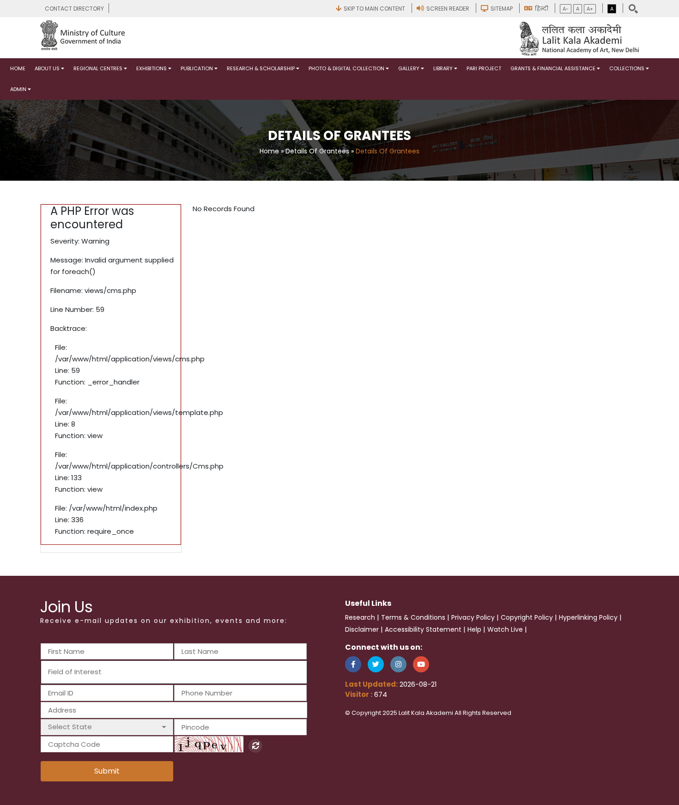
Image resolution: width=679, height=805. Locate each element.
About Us (48, 68)
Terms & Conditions (413, 617)
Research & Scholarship (261, 68)
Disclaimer (362, 629)
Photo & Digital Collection (347, 68)
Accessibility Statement (423, 629)
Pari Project (484, 68)
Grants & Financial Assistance (553, 68)
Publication (197, 68)
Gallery (409, 68)
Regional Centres (98, 68)
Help (474, 629)
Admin (19, 89)
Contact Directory (74, 8)
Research (360, 617)
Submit (107, 771)
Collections (627, 68)
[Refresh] (255, 746)
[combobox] (174, 672)
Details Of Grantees (317, 151)
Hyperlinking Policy (588, 617)
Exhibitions (152, 68)
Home (17, 68)
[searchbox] (98, 671)
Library (443, 68)
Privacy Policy (473, 617)
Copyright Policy (527, 617)
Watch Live (505, 629)
